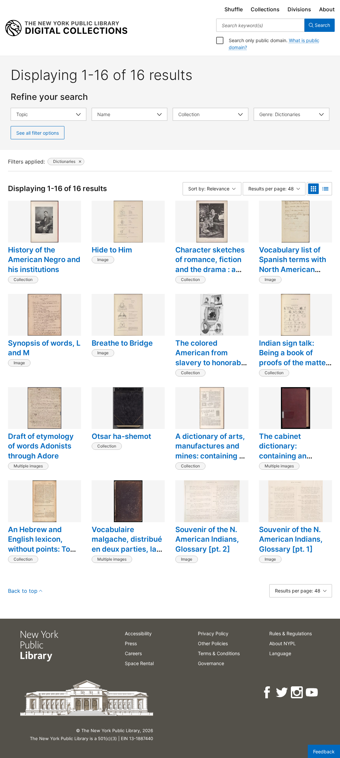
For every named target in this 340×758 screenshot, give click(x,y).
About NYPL (282, 643)
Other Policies (213, 643)
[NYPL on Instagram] (297, 692)
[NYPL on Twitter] (282, 692)
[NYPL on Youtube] (312, 692)
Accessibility (138, 633)
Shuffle (233, 9)
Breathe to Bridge (122, 343)
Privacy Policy (213, 633)
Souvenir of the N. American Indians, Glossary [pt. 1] (291, 539)
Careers (133, 653)
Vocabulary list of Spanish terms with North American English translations (293, 264)
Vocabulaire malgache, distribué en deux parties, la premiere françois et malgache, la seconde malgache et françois (127, 559)
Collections (265, 9)
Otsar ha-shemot (121, 436)
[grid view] (313, 188)
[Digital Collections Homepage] (66, 28)
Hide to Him (112, 249)
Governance (211, 663)
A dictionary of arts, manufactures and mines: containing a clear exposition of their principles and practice (210, 461)
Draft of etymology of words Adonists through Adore (41, 446)
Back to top (23, 590)
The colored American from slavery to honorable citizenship (211, 358)
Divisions (299, 9)
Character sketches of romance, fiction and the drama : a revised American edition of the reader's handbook (210, 274)
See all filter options (37, 133)
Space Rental (139, 663)
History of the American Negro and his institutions (44, 259)
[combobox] (260, 25)
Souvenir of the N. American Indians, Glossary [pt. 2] (207, 539)
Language (280, 653)
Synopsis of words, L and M (44, 348)
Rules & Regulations (290, 633)
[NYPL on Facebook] (267, 692)
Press (131, 643)
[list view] (325, 188)
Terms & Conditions (219, 653)
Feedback (324, 751)
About (327, 9)
